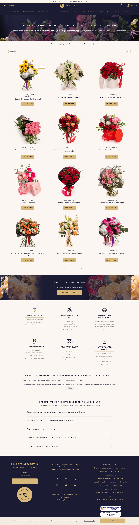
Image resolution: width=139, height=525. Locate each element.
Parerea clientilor (111, 475)
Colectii (96, 482)
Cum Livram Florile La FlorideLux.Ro (110, 478)
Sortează (12, 51)
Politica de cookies (118, 492)
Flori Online (124, 482)
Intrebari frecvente (121, 468)
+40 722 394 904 (10, 5)
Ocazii (108, 12)
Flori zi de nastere (95, 12)
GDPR (111, 496)
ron (132, 5)
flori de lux (68, 6)
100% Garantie (117, 485)
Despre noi (107, 464)
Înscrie (25, 481)
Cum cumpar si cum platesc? (110, 471)
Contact (116, 464)
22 (81, 269)
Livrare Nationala (111, 489)
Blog (99, 499)
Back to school (14, 12)
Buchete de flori (44, 12)
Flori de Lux (80, 12)
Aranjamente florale (63, 12)
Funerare (127, 12)
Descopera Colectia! (69, 292)
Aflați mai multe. (89, 521)
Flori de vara (28, 12)
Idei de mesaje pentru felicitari (113, 499)
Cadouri (105, 482)
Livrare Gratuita (104, 485)
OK (112, 521)
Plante (117, 12)
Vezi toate (69, 388)
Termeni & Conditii (102, 492)
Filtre (128, 51)
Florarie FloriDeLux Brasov (103, 468)
